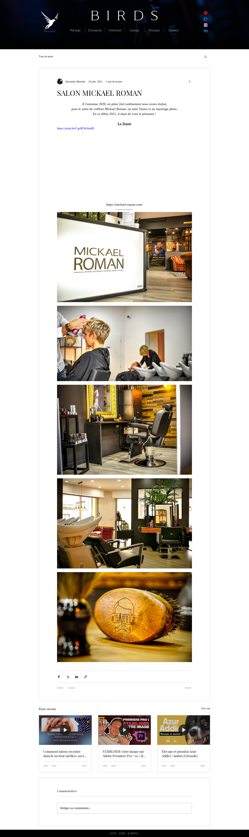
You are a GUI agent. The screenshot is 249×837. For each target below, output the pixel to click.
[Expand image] (124, 257)
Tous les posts (46, 56)
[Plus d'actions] (190, 81)
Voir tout (205, 708)
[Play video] (124, 164)
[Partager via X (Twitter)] (67, 676)
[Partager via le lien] (85, 676)
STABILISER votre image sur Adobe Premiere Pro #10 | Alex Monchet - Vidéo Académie (124, 753)
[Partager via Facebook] (59, 676)
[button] (205, 56)
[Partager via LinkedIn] (76, 676)
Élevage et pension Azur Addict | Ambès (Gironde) (179, 753)
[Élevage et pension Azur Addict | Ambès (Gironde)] (183, 730)
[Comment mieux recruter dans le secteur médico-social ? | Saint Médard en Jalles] (65, 730)
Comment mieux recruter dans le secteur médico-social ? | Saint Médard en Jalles (64, 753)
